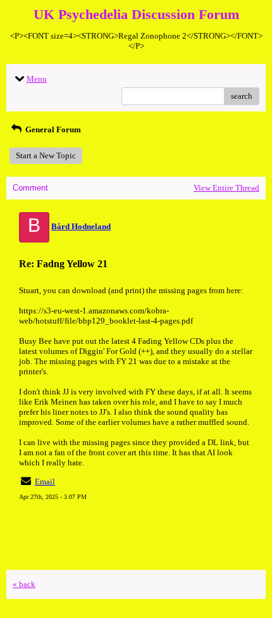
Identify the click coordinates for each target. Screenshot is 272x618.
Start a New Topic (46, 155)
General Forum (52, 129)
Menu (37, 79)
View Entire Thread (226, 187)
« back (24, 584)
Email (45, 481)
